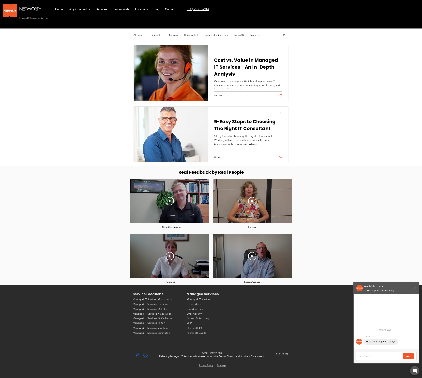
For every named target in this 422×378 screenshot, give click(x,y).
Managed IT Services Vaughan (150, 327)
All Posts (138, 34)
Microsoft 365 (194, 327)
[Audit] (136, 355)
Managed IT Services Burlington (151, 332)
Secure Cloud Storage (216, 34)
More (253, 34)
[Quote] (145, 355)
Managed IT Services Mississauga (152, 299)
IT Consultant (191, 34)
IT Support (154, 34)
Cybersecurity (194, 313)
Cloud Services (195, 308)
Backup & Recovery (198, 318)
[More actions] (282, 52)
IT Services (172, 34)
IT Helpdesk (194, 304)
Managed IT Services (199, 299)
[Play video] (170, 201)
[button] (102, 9)
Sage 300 (239, 34)
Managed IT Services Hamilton (150, 304)
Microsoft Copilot (197, 332)
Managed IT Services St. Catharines (153, 318)
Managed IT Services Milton (149, 322)
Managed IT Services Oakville (150, 308)
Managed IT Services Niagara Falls (153, 313)
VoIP (189, 322)
